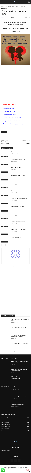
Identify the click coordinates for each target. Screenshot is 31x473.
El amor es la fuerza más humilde (18, 183)
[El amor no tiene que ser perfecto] (5, 232)
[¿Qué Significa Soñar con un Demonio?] (5, 346)
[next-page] (5, 245)
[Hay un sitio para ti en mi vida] (5, 209)
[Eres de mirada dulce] (5, 240)
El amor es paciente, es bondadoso (19, 152)
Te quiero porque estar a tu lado (13, 121)
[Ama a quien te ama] (5, 193)
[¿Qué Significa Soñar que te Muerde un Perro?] (5, 321)
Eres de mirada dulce (9, 115)
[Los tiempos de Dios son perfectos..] (5, 399)
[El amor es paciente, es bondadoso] (5, 154)
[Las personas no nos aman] (5, 216)
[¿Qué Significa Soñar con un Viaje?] (5, 329)
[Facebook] (12, 460)
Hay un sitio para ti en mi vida (12, 118)
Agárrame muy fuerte (16, 167)
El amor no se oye (8, 108)
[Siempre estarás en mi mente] (5, 177)
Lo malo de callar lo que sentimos (18, 221)
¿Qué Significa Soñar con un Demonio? (20, 343)
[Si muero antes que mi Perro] (5, 407)
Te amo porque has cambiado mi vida (19, 198)
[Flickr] (15, 460)
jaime (9, 131)
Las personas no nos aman (17, 214)
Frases (5, 17)
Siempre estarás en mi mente (18, 175)
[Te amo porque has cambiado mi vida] (5, 201)
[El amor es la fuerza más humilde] (5, 185)
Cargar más (15, 351)
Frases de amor (8, 6)
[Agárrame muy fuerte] (5, 170)
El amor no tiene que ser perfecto (13, 124)
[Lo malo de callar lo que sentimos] (5, 224)
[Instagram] (19, 460)
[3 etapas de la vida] (5, 391)
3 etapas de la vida (15, 389)
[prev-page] (2, 245)
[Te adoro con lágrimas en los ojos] (5, 162)
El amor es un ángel (9, 112)
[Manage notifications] (27, 470)
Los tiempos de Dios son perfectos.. (19, 396)
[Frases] (2, 17)
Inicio (2, 6)
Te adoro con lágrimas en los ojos (18, 159)
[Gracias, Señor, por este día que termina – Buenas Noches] (5, 364)
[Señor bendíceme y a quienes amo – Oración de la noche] (5, 379)
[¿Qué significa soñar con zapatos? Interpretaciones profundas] (5, 338)
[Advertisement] (15, 82)
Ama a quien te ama (15, 190)
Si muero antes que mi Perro (17, 404)
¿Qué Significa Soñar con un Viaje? (19, 327)
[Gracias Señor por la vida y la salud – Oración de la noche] (5, 371)
